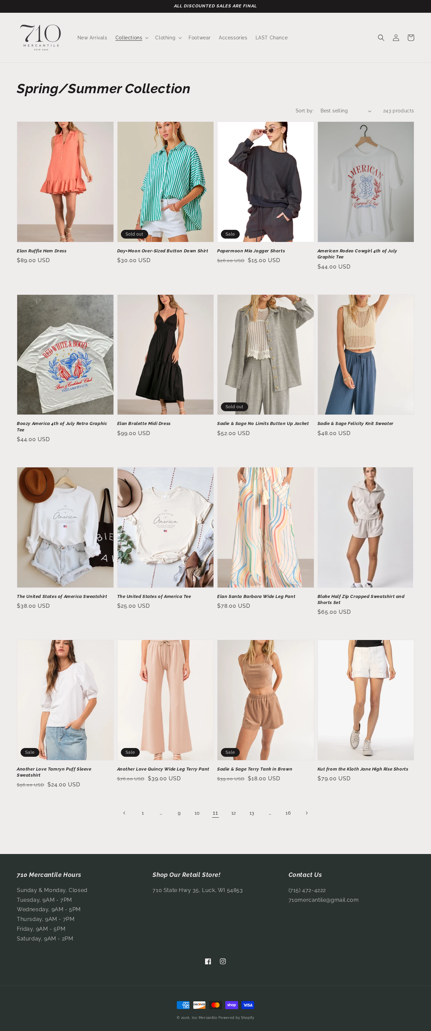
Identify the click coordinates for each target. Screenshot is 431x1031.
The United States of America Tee (154, 596)
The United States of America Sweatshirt (62, 596)
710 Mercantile (205, 1018)
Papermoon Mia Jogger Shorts (251, 250)
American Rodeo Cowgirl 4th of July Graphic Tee (357, 253)
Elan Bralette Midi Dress (144, 423)
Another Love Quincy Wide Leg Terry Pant (163, 769)
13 (252, 813)
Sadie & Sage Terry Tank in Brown (254, 769)
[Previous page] (124, 813)
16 (288, 813)
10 (197, 813)
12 (233, 813)
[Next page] (306, 813)
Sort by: (305, 110)
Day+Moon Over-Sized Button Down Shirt (162, 250)
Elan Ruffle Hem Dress (42, 250)
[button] (131, 38)
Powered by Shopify (236, 1018)
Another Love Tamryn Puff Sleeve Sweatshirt (54, 772)
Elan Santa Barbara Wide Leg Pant (256, 596)
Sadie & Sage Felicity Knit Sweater (356, 423)
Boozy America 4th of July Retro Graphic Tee (62, 426)
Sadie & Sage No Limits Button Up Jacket (263, 423)
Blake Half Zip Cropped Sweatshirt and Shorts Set (361, 599)
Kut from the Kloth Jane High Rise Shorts (363, 769)
